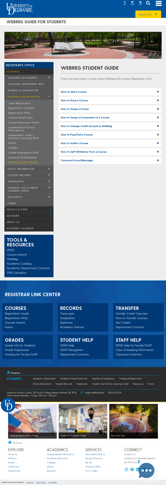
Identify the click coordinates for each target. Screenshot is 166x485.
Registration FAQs (19, 112)
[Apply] (132, 3)
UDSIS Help (67, 345)
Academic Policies (72, 327)
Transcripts (16, 181)
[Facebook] (132, 470)
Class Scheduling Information (135, 349)
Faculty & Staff (17, 209)
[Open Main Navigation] (159, 3)
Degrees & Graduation (23, 90)
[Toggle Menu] (50, 71)
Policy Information (21, 168)
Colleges (51, 462)
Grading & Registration (24, 96)
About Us (13, 222)
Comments (30, 482)
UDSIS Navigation (71, 349)
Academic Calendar (20, 228)
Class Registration (19, 103)
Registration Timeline (21, 107)
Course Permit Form (20, 117)
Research (51, 470)
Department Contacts (74, 354)
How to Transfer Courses (131, 317)
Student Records (19, 175)
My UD (88, 462)
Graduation (67, 317)
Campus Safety (93, 466)
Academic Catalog (19, 263)
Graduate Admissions (57, 458)
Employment (14, 470)
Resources (15, 196)
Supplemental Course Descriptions (21, 129)
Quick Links (145, 14)
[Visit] (124, 3)
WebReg (12, 259)
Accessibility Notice (95, 454)
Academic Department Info (26, 84)
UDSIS (10, 250)
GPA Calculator (17, 272)
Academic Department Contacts (28, 268)
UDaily (11, 462)
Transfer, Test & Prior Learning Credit (23, 189)
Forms (12, 203)
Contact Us (130, 454)
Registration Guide (17, 313)
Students (13, 71)
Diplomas (66, 322)
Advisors (13, 215)
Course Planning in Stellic (24, 122)
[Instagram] (126, 470)
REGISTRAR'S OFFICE (20, 65)
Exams (12, 142)
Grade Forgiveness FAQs (23, 152)
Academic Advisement (22, 77)
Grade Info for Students (20, 345)
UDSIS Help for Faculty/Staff (134, 345)
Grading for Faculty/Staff (21, 354)
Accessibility (52, 482)
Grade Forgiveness (17, 349)
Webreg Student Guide (22, 162)
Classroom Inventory (129, 354)
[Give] (140, 3)
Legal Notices (41, 482)
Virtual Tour (13, 466)
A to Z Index (91, 470)
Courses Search (17, 254)
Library (50, 466)
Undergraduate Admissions (60, 454)
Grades (13, 147)
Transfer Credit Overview (132, 313)
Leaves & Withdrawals (22, 157)
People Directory (93, 458)
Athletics (12, 458)
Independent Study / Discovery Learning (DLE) (23, 136)
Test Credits (123, 322)
